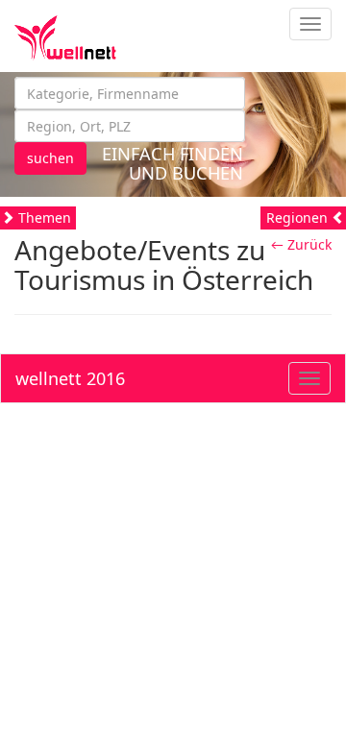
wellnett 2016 (70, 378)
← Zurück (301, 244)
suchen (50, 158)
